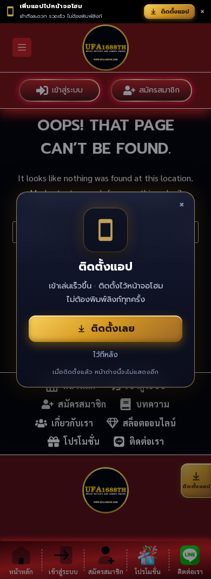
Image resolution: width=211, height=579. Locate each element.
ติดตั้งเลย (113, 328)
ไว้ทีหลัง (105, 354)
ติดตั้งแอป (175, 11)
